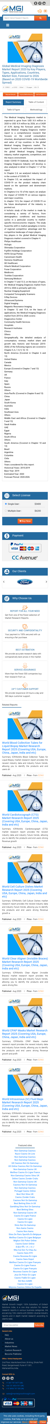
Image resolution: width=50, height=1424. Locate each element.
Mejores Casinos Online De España (25, 1287)
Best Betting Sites (25, 1209)
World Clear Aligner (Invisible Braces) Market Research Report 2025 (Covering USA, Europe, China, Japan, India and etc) (25, 963)
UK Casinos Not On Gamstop (25, 1163)
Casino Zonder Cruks (25, 1197)
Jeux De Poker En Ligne (25, 1275)
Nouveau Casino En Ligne (25, 1271)
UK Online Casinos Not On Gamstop (25, 1166)
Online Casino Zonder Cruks (25, 1178)
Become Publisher (13, 1354)
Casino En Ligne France (25, 1216)
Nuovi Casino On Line (25, 1154)
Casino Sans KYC (25, 1253)
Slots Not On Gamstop (25, 1225)
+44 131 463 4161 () (15, 1386)
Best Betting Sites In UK (25, 1203)
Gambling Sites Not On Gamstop (25, 1206)
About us (9, 1339)
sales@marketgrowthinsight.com (20, 1394)
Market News (11, 1346)
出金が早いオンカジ (25, 1247)
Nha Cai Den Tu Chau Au (25, 1250)
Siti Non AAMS (25, 1281)
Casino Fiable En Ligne (25, 1278)
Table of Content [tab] (36, 102)
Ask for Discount (40, 94)
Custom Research (13, 1350)
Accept (33, 1422)
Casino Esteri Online (25, 1244)
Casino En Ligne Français (25, 1268)
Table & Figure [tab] (13, 109)
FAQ (7, 1335)
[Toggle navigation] (7, 25)
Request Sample (10, 94)
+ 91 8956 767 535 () (15, 1388)
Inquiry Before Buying (26, 94)
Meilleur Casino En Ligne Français (25, 1262)
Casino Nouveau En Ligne (25, 1256)
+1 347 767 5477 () (14, 1383)
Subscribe (39, 1325)
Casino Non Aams (25, 1231)
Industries (9, 1342)
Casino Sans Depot (25, 1259)
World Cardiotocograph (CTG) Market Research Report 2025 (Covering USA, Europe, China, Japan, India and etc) (25, 819)
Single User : (14, 504)
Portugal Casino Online (25, 1191)
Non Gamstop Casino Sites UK (25, 1175)
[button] (3, 582)
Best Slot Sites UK (25, 1194)
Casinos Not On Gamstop (25, 1185)
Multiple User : (15, 511)
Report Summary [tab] (13, 102)
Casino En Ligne (25, 1219)
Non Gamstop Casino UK (25, 1169)
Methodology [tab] (36, 109)
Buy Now (26, 521)
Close (43, 1422)
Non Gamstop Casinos (25, 1151)
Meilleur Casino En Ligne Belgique (25, 1237)
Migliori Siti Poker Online (25, 1240)
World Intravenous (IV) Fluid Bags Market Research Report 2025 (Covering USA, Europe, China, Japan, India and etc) (25, 1104)
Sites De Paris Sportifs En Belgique (25, 1234)
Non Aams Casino (25, 1228)
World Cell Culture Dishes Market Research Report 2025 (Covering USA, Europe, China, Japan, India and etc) (24, 891)
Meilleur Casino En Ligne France (25, 1172)
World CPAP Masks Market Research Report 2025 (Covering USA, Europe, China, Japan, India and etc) (25, 1034)
